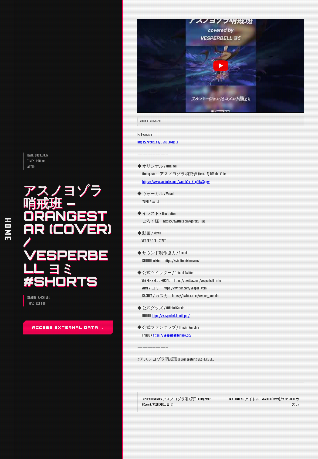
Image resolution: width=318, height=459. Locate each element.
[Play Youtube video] (220, 65)
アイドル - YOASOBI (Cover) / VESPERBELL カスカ (264, 402)
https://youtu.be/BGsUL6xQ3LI (157, 142)
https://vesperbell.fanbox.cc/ (172, 335)
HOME (7, 229)
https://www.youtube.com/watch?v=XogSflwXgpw (176, 182)
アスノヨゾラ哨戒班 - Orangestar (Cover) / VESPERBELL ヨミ (176, 402)
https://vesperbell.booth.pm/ (171, 316)
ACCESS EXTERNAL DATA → (68, 327)
